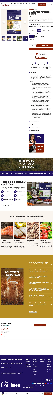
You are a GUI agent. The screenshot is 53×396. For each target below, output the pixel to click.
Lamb (49, 30)
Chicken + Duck (33, 30)
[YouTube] (51, 380)
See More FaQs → (33, 311)
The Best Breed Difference (35, 369)
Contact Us (49, 373)
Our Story (35, 361)
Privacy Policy (42, 386)
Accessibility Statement (35, 386)
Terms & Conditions (26, 386)
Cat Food (28, 363)
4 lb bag (31, 36)
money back (48, 68)
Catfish (44, 30)
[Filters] (48, 325)
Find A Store (42, 57)
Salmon (39, 30)
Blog (41, 363)
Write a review (40, 325)
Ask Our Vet (42, 361)
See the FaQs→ (39, 149)
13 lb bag (36, 36)
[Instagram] (49, 380)
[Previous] (3, 22)
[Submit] (21, 371)
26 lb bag (42, 36)
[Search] (47, 4)
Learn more (6, 205)
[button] (51, 4)
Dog (7, 367)
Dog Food (28, 361)
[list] (14, 22)
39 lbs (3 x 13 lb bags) (34, 39)
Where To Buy (42, 4)
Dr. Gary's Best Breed (29, 387)
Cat (10, 367)
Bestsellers (28, 364)
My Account (49, 361)
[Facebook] (47, 380)
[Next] (25, 22)
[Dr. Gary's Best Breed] (5, 4)
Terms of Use (15, 373)
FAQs (34, 363)
